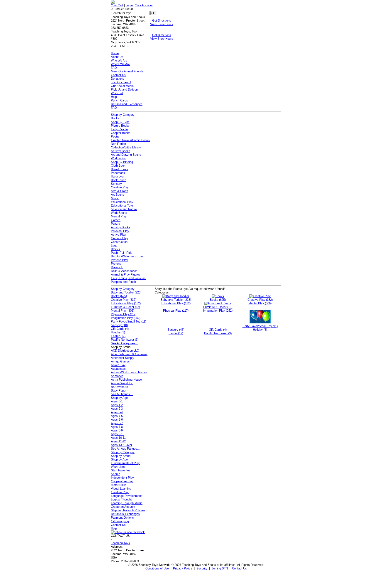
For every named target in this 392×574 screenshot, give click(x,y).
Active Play (118, 234)
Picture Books (120, 125)
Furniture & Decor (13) (125, 307)
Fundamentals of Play (125, 463)
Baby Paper (118, 390)
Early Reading (120, 129)
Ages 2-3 (117, 408)
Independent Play (122, 477)
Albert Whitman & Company (129, 354)
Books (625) (119, 296)
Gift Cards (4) (120, 328)
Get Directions (161, 20)
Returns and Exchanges (126, 104)
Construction (119, 242)
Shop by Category (123, 114)
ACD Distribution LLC (125, 350)
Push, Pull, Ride (121, 252)
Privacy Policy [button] (182, 568)
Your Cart (117, 5)
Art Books (117, 194)
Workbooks (118, 158)
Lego (114, 245)
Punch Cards (119, 100)
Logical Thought (121, 499)
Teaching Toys (120, 543)
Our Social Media (122, 86)
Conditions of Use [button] (157, 568)
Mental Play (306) (122, 310)
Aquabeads (118, 368)
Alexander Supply (122, 358)
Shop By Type (120, 122)
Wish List (117, 93)
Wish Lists (118, 466)
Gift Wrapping (120, 521)
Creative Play (120, 187)
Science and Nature (124, 209)
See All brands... (122, 394)
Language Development (126, 496)
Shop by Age (119, 397)
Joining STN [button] (220, 568)
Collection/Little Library (126, 147)
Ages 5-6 (117, 419)
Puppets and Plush (123, 281)
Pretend (116, 263)
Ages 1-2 (117, 405)
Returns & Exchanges (125, 514)
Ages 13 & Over (121, 445)
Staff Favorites (120, 470)
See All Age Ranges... (125, 448)
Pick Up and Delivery (125, 89)
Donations (117, 78)
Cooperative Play (122, 481)
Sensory (116, 183)
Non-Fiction (118, 143)
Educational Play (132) (126, 303)
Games (115, 220)
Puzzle (115, 223)
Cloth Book (118, 165)
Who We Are (119, 60)
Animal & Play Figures (125, 274)
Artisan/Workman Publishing (129, 372)
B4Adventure (119, 387)
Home (115, 53)
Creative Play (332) (123, 299)
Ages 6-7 (117, 423)
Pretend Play (119, 260)
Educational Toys (122, 205)
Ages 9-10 (117, 434)
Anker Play (118, 365)
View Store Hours (161, 24)
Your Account (144, 5)
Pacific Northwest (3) (124, 339)
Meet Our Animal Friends (127, 71)
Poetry (115, 136)
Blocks (115, 249)
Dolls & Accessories (124, 271)
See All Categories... (124, 343)
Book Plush (118, 180)
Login (129, 5)
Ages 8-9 (117, 430)
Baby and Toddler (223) (126, 292)
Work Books (119, 212)
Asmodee (117, 376)
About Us (117, 57)
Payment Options (122, 517)
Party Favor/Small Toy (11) (128, 321)
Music (115, 198)
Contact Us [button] (239, 568)
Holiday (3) (118, 332)
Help (114, 97)
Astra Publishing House (126, 379)
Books (115, 118)
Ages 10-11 (118, 437)
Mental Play (119, 216)
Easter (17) (118, 336)
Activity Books (120, 151)
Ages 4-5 (117, 416)
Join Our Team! (121, 82)
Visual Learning (121, 488)
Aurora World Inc (122, 383)
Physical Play (120, 231)
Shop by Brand (120, 456)
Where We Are (120, 64)
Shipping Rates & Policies (128, 510)
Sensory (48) (119, 325)
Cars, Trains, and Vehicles (128, 278)
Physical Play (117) (123, 314)
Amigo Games (120, 361)
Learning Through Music (126, 503)
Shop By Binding (122, 162)
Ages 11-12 (118, 441)
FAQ (114, 67)
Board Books (119, 169)
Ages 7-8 (117, 427)
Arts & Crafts (119, 191)
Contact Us (118, 75)
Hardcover (117, 176)
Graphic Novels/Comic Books (130, 140)
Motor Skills (119, 485)
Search (115, 474)
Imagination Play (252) (125, 318)
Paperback (118, 173)
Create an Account (123, 506)
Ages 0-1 (117, 401)
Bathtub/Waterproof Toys (127, 256)
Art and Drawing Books (126, 154)
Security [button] (201, 568)
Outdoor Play (119, 238)
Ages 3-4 (117, 412)
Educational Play (122, 202)
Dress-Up (117, 267)
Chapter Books (120, 133)
